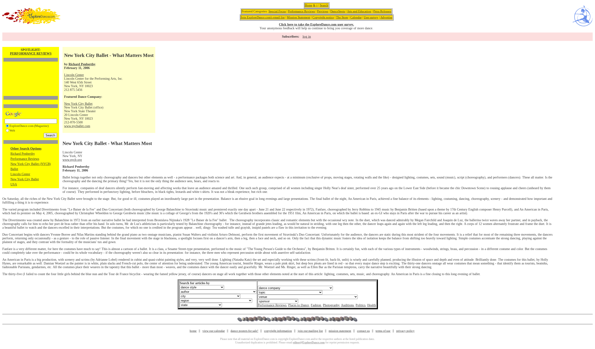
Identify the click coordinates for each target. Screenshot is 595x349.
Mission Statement (298, 17)
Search (324, 5)
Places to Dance (298, 305)
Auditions (347, 305)
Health (371, 305)
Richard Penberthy (22, 153)
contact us (363, 331)
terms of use (383, 331)
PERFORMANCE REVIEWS (31, 53)
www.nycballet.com (77, 126)
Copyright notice (323, 17)
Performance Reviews (301, 11)
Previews (322, 11)
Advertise (386, 17)
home (193, 331)
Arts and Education (359, 11)
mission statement (340, 331)
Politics (360, 305)
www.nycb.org (72, 159)
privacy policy (405, 331)
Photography (331, 305)
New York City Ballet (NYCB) (30, 164)
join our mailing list (310, 331)
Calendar (356, 17)
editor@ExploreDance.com (309, 342)
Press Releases (382, 11)
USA (13, 184)
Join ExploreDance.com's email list (263, 17)
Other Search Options (25, 148)
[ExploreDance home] (31, 23)
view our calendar (213, 331)
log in (307, 36)
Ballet (14, 169)
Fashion (316, 305)
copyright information (278, 331)
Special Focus (277, 11)
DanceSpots (337, 11)
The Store (342, 17)
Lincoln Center (20, 174)
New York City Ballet (24, 179)
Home (308, 5)
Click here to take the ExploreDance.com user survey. (316, 24)
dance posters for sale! (244, 331)
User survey (371, 17)
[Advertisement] (30, 71)
